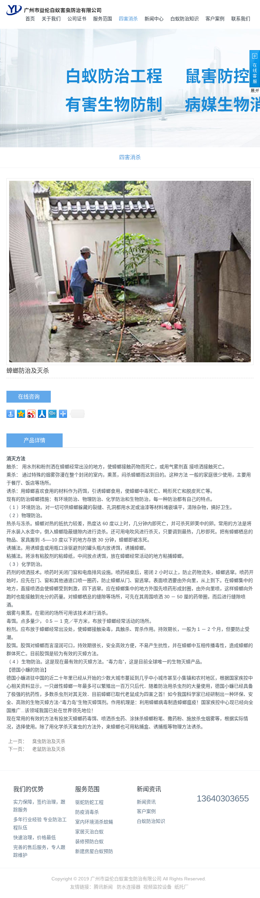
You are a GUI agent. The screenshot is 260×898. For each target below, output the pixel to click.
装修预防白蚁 (89, 841)
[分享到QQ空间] (21, 414)
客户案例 (214, 18)
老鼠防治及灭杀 (48, 749)
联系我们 (240, 18)
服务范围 (102, 18)
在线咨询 (29, 397)
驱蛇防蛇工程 (89, 802)
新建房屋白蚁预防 (94, 851)
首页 (30, 18)
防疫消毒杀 (87, 812)
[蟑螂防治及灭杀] (130, 271)
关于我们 (51, 18)
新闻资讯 (149, 789)
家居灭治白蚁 (89, 831)
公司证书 (76, 18)
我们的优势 (28, 789)
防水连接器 (128, 887)
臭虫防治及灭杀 (48, 741)
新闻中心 (154, 18)
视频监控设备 (157, 887)
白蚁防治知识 (184, 18)
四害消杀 (128, 18)
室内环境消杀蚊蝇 (94, 822)
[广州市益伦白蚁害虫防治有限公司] (53, 10)
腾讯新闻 (103, 887)
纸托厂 (181, 887)
